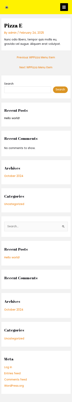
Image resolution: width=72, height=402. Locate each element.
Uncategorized (14, 204)
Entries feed (12, 373)
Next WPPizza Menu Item (35, 67)
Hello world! (12, 118)
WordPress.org (14, 386)
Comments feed (15, 379)
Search (9, 84)
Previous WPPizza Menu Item (36, 57)
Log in (8, 367)
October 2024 (13, 176)
